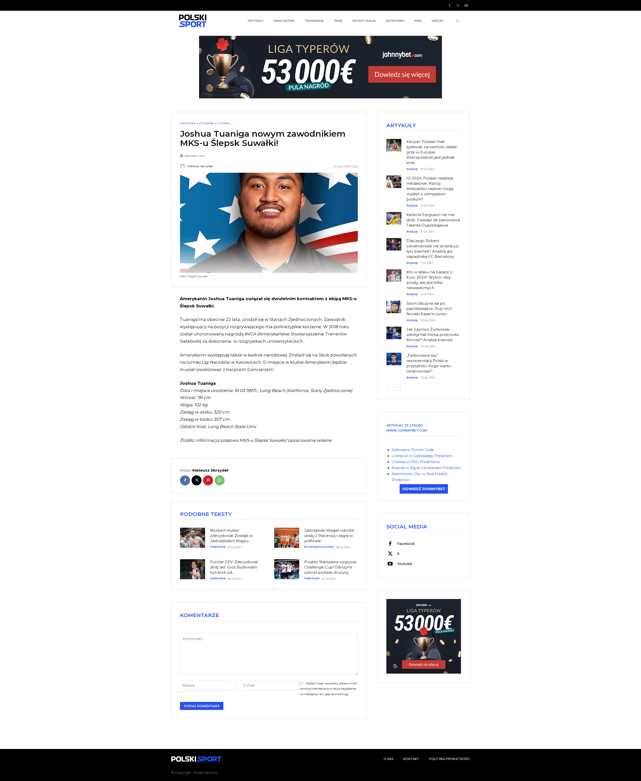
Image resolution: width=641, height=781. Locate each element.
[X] (457, 5)
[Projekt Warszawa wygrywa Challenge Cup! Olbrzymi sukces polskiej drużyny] (286, 569)
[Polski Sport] (204, 21)
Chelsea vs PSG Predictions (416, 462)
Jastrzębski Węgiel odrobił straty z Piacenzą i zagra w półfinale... (329, 535)
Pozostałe (206, 123)
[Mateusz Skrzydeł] (183, 166)
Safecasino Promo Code (413, 450)
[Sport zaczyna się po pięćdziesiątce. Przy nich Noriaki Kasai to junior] (393, 304)
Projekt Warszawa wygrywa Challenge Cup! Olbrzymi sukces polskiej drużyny (330, 567)
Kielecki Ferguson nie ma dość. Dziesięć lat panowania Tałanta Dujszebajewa (433, 220)
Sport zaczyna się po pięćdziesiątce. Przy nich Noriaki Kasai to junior (429, 308)
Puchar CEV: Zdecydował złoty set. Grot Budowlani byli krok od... (234, 567)
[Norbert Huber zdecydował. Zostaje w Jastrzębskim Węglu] (192, 538)
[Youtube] (466, 5)
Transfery (224, 123)
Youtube (404, 563)
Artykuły (412, 169)
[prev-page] (389, 387)
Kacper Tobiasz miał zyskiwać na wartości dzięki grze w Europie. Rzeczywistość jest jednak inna (431, 152)
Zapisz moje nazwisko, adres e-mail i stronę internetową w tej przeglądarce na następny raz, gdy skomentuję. (328, 688)
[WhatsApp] (220, 480)
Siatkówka (187, 123)
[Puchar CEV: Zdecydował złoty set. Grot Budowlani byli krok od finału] (192, 569)
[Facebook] (449, 5)
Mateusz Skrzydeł (200, 166)
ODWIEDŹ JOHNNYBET (423, 489)
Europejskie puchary (319, 546)
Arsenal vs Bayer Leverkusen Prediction (426, 468)
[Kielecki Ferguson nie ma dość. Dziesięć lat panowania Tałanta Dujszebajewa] (393, 216)
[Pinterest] (208, 480)
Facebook (406, 543)
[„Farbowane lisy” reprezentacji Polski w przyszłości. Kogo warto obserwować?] (393, 356)
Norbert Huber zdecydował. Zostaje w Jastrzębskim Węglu (231, 535)
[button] (457, 21)
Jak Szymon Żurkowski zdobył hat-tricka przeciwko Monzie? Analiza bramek (432, 334)
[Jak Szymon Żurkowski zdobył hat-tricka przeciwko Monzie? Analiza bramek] (393, 330)
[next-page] (397, 387)
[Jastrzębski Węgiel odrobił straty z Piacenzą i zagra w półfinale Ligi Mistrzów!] (286, 538)
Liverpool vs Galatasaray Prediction (422, 456)
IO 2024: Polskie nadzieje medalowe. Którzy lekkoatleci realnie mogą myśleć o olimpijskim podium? (429, 189)
